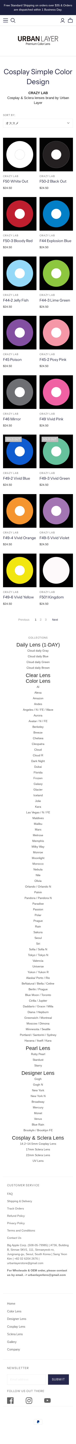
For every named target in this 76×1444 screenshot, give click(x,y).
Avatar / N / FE (38, 721)
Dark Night (38, 761)
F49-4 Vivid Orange (19, 538)
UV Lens (38, 1160)
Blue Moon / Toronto (38, 995)
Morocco (38, 863)
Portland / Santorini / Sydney (38, 1034)
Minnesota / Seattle (38, 1029)
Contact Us (14, 1237)
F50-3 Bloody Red (18, 241)
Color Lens (38, 681)
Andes (38, 704)
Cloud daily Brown (38, 667)
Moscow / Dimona (38, 1023)
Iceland (38, 795)
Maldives (38, 818)
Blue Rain (38, 1124)
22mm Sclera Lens (38, 1155)
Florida (38, 772)
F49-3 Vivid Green (55, 478)
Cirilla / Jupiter (38, 1000)
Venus (38, 1118)
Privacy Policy (16, 1223)
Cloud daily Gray (38, 650)
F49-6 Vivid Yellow (18, 597)
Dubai (38, 766)
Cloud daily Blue (38, 656)
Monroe (38, 852)
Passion (38, 909)
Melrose (38, 835)
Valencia (38, 960)
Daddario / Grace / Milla (38, 1006)
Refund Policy (16, 1215)
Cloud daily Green (38, 662)
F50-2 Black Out (53, 181)
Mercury (38, 1107)
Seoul (38, 938)
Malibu (38, 823)
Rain (38, 926)
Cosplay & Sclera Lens (38, 1138)
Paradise (38, 903)
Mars (38, 829)
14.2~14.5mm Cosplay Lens (38, 1143)
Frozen (38, 778)
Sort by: (9, 115)
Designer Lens (38, 1073)
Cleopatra (38, 744)
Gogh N (38, 1084)
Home (11, 1303)
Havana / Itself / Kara (38, 1040)
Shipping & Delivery (19, 1201)
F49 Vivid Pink (51, 419)
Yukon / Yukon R (38, 972)
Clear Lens (38, 675)
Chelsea (38, 738)
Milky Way (38, 846)
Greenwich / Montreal (38, 1017)
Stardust (38, 1059)
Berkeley (38, 726)
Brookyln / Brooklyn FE (38, 1130)
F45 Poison (12, 359)
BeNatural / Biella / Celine (38, 983)
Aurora (38, 715)
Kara (38, 806)
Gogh (38, 1079)
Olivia (38, 880)
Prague (38, 920)
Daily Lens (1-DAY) (38, 645)
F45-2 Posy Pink (53, 359)
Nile (38, 875)
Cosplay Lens (16, 1326)
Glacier (38, 789)
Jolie (38, 801)
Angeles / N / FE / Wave (38, 709)
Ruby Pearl (38, 1054)
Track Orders (15, 1208)
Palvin (38, 892)
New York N (38, 1096)
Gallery (12, 1342)
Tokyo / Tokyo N (38, 955)
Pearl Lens (38, 1048)
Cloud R (38, 755)
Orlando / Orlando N (38, 886)
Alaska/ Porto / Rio (38, 977)
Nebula (38, 869)
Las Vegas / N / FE (38, 812)
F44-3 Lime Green (55, 300)
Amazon (38, 698)
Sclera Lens (15, 1334)
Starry (38, 1065)
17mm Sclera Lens (38, 1149)
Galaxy (38, 783)
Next (55, 619)
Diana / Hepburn (38, 1012)
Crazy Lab (10, 176)
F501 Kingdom (52, 597)
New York (38, 1090)
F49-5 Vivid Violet (54, 538)
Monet (38, 1113)
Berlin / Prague (38, 989)
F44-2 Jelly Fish (16, 300)
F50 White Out (15, 181)
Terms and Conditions (21, 1230)
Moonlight (38, 858)
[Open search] (13, 20)
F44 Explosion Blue (55, 241)
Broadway (38, 1101)
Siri (38, 943)
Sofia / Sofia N (38, 949)
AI (38, 686)
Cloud (38, 749)
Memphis (38, 841)
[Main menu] (5, 20)
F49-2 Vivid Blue (16, 478)
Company (13, 1349)
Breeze (38, 732)
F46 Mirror (12, 419)
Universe (38, 966)
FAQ (10, 1193)
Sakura (38, 932)
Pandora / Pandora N (38, 898)
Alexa (38, 692)
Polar (38, 915)
